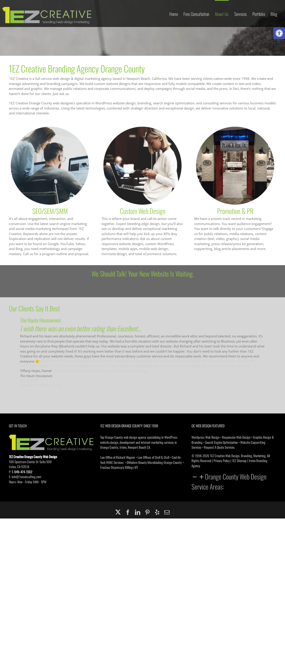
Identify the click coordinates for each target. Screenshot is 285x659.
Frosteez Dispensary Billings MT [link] (119, 467)
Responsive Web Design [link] (236, 437)
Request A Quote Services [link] (219, 447)
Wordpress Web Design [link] (205, 437)
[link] (279, 33)
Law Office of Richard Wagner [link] (117, 457)
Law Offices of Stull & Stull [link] (153, 457)
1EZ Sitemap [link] (239, 461)
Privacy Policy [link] (222, 461)
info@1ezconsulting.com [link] (26, 477)
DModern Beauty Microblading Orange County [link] (154, 462)
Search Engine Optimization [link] (221, 442)
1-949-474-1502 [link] (22, 472)
